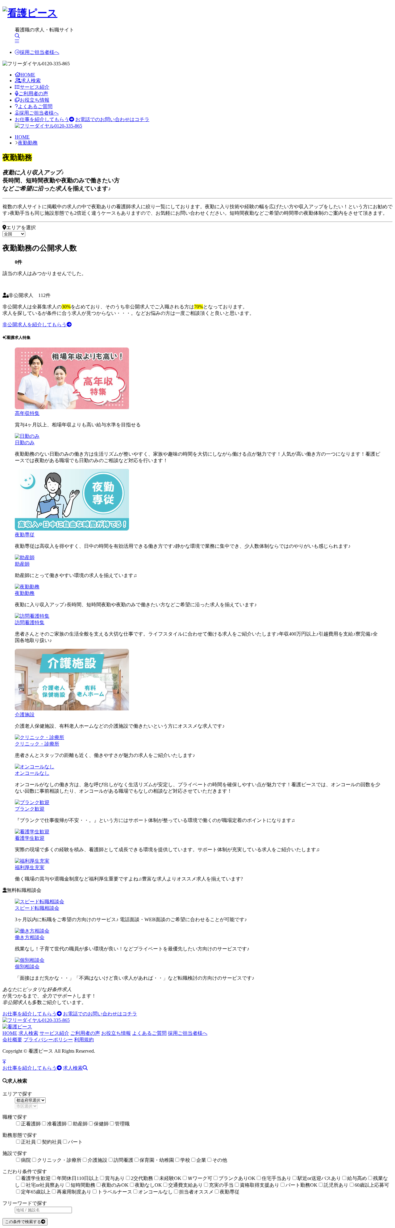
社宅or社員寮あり (45, 1185)
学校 (185, 1160)
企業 (201, 1160)
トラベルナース (115, 1191)
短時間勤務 (83, 1185)
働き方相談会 (29, 937)
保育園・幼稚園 (156, 1160)
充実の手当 (221, 1185)
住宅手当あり (276, 1178)
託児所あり (336, 1185)
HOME (27, 74)
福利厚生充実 (29, 867)
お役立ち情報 (34, 100)
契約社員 (52, 1142)
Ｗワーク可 (200, 1178)
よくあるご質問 (35, 106)
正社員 (28, 1142)
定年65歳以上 (36, 1191)
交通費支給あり (185, 1185)
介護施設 (25, 714)
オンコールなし (32, 773)
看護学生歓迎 (29, 838)
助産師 (22, 564)
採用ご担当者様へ (39, 52)
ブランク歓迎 (29, 808)
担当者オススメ (196, 1191)
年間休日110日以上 (78, 1178)
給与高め (357, 1178)
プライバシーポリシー (48, 1039)
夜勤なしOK (148, 1185)
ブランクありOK (237, 1178)
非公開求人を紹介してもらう (34, 324)
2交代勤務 (142, 1178)
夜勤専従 (25, 534)
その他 (219, 1160)
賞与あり (115, 1178)
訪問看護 (123, 1160)
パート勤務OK (301, 1185)
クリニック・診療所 (37, 743)
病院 (26, 1160)
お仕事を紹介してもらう (42, 119)
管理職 (122, 1123)
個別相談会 (27, 966)
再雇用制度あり (74, 1191)
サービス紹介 (34, 87)
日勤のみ (25, 442)
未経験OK (170, 1178)
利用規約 (84, 1039)
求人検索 (31, 80)
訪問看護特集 (29, 622)
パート (75, 1142)
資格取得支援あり (259, 1185)
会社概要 (12, 1039)
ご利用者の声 (33, 93)
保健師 (101, 1123)
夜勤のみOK (115, 1185)
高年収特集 (27, 413)
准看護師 (57, 1123)
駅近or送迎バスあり (319, 1178)
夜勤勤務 (28, 142)
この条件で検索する (23, 1221)
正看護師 (31, 1123)
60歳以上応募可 (372, 1185)
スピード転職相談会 (37, 908)
